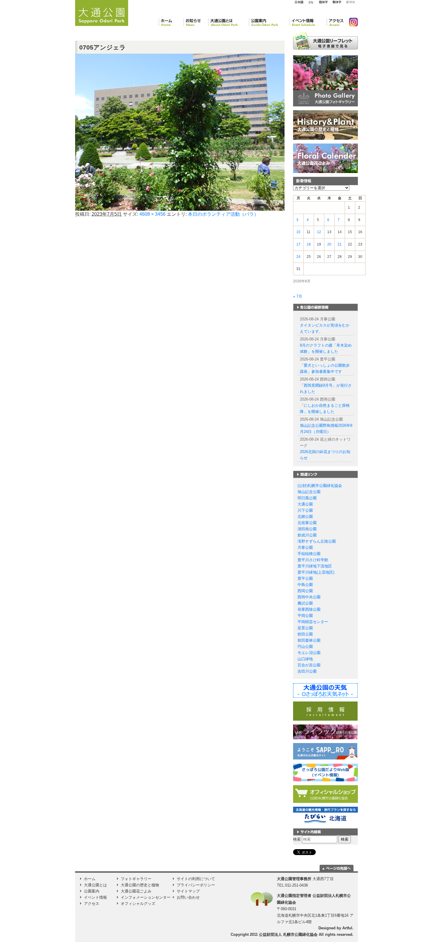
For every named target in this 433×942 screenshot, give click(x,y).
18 (309, 244)
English (311, 2)
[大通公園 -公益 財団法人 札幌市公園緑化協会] (101, 12)
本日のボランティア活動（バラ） (223, 214)
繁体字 (337, 2)
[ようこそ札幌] (325, 751)
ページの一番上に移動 (336, 868)
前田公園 (305, 634)
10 (298, 232)
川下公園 (305, 510)
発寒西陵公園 (309, 609)
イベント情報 (307, 22)
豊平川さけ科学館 (313, 560)
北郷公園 (305, 516)
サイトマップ (188, 891)
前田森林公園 (309, 640)
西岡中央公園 (309, 597)
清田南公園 (307, 529)
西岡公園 (305, 591)
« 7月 (297, 296)
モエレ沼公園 (309, 652)
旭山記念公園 (309, 492)
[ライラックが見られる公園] (325, 731)
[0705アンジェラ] (180, 131)
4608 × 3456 (152, 214)
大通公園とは (228, 22)
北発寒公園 (307, 523)
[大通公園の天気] (325, 690)
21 (340, 244)
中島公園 (305, 584)
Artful (347, 928)
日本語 (299, 2)
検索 (297, 839)
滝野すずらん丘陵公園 (317, 541)
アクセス (335, 22)
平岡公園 (305, 615)
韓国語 (350, 2)
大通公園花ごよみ (136, 891)
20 (329, 244)
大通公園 (305, 504)
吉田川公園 (307, 671)
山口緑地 (305, 659)
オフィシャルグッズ (138, 903)
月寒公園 (305, 547)
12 (319, 232)
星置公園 (305, 628)
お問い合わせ (188, 897)
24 (298, 257)
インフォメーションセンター (146, 897)
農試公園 (305, 603)
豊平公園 (305, 578)
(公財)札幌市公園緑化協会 (320, 485)
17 (298, 244)
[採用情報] (325, 711)
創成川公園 (307, 535)
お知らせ (195, 22)
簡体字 (323, 2)
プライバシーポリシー (196, 885)
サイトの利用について (196, 879)
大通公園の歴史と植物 (140, 885)
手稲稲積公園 (309, 553)
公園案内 (269, 22)
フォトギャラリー (136, 879)
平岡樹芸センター (313, 622)
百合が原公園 (309, 665)
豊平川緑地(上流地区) (316, 572)
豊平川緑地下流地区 (315, 566)
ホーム (170, 22)
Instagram (351, 22)
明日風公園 (307, 498)
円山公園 (305, 646)
